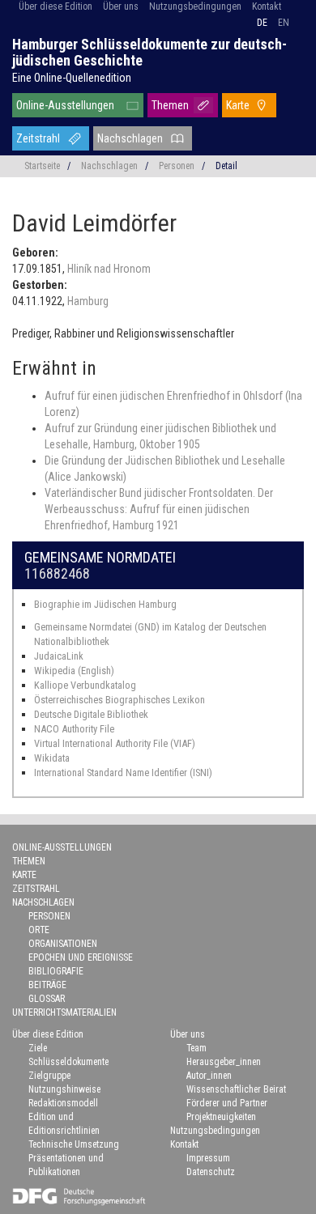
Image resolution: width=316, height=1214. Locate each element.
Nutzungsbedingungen (195, 6)
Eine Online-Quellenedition (71, 77)
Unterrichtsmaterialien (64, 1012)
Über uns (121, 6)
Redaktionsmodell (63, 1103)
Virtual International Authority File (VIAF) (114, 743)
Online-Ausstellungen (65, 105)
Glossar (46, 998)
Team (196, 1048)
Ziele (37, 1048)
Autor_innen (209, 1075)
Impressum (208, 1158)
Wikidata (52, 758)
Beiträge (47, 985)
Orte (38, 930)
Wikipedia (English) (74, 670)
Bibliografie (55, 971)
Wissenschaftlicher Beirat (236, 1089)
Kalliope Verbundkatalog (85, 685)
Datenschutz (210, 1172)
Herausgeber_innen (223, 1062)
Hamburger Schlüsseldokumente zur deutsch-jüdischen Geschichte (149, 52)
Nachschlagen (130, 138)
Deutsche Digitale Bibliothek (91, 714)
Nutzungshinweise (64, 1089)
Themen (170, 105)
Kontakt (266, 6)
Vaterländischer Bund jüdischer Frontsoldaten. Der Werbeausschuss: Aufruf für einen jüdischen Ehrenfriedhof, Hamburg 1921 (159, 509)
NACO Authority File (74, 729)
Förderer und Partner (226, 1103)
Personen (176, 166)
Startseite (42, 166)
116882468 (57, 573)
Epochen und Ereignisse (80, 957)
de (262, 22)
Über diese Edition (55, 6)
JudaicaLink (58, 656)
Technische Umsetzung (73, 1144)
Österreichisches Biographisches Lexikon (119, 700)
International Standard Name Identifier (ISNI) (123, 772)
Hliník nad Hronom (109, 268)
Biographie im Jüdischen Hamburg (105, 604)
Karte (238, 105)
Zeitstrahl (38, 138)
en (283, 22)
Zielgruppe (49, 1075)
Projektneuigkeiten (221, 1117)
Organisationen (62, 943)
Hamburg (88, 301)
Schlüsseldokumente (68, 1062)
